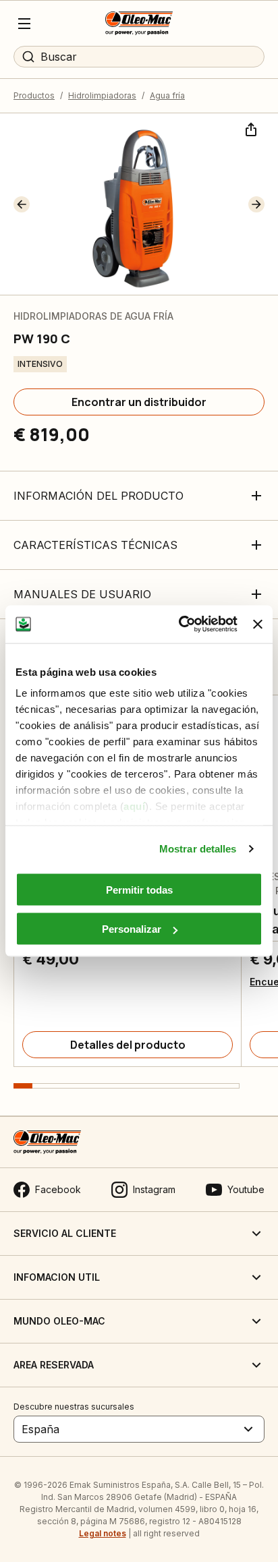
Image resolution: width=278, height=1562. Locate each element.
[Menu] (24, 23)
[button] (21, 204)
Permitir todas (139, 889)
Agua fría (167, 95)
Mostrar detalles (198, 849)
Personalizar (131, 929)
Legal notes (102, 1533)
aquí (134, 806)
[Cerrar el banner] (257, 624)
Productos (34, 95)
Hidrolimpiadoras (102, 95)
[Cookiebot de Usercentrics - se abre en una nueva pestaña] (180, 624)
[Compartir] (249, 128)
